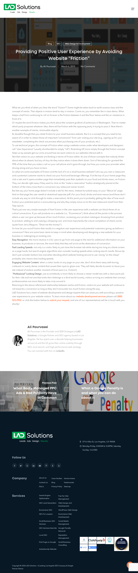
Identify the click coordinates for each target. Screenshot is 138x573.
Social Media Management (63, 522)
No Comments (88, 67)
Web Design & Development (77, 44)
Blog (50, 44)
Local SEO (43, 535)
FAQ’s (41, 486)
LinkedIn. (60, 351)
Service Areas (69, 478)
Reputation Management (63, 536)
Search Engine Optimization (44, 496)
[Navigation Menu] (132, 9)
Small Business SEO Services (47, 522)
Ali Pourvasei (49, 67)
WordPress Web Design (67, 510)
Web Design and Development (65, 504)
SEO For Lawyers (46, 514)
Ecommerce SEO (45, 510)
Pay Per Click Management (63, 497)
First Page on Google (47, 542)
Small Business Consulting (64, 543)
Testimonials (69, 482)
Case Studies (56, 478)
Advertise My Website (47, 549)
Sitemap (67, 486)
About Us (42, 478)
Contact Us (43, 482)
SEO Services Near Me (48, 528)
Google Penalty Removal (64, 529)
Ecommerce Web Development (65, 515)
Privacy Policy (56, 486)
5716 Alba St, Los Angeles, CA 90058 (98, 442)
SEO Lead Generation (47, 503)
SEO (58, 44)
